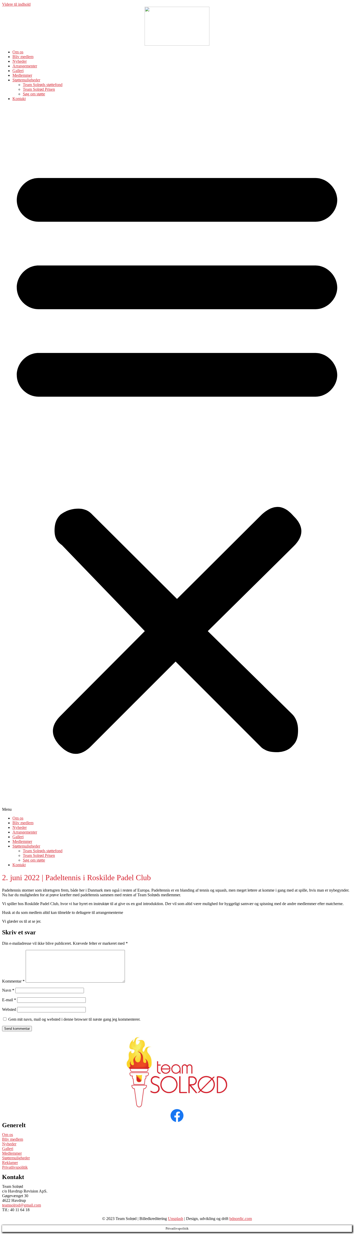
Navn (8, 990)
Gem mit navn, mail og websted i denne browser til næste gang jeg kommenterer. (74, 1019)
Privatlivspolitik (15, 1167)
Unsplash (175, 1218)
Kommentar (13, 981)
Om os (17, 52)
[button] (177, 458)
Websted (9, 1009)
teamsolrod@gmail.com (21, 1205)
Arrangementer (24, 66)
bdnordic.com (240, 1218)
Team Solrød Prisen (39, 89)
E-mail (9, 1000)
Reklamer (10, 1162)
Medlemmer (22, 75)
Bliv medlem (22, 56)
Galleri (18, 70)
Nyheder (19, 61)
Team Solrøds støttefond (42, 84)
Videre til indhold (16, 4)
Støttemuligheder (26, 80)
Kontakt (19, 98)
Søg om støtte (34, 94)
